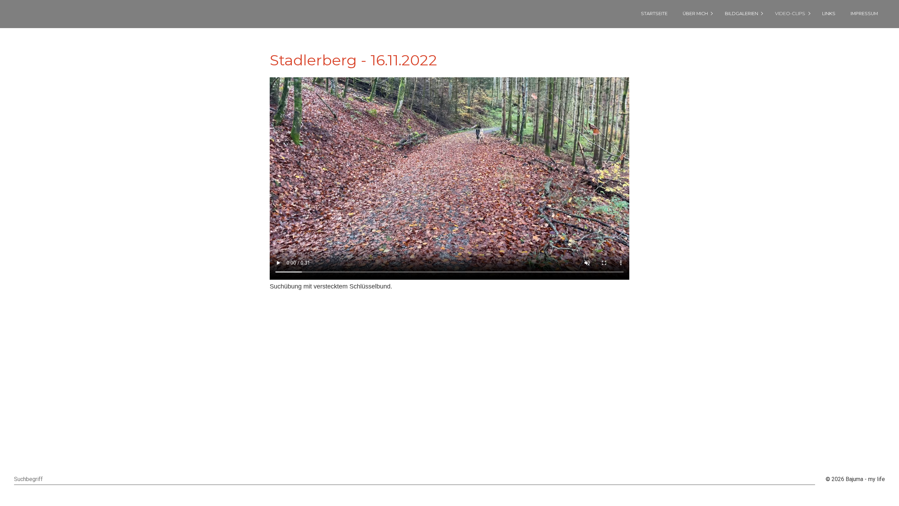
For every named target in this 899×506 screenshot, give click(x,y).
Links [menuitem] (828, 13)
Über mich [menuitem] (695, 13)
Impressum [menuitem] (864, 13)
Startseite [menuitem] (654, 13)
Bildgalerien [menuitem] (741, 13)
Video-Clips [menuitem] (790, 13)
